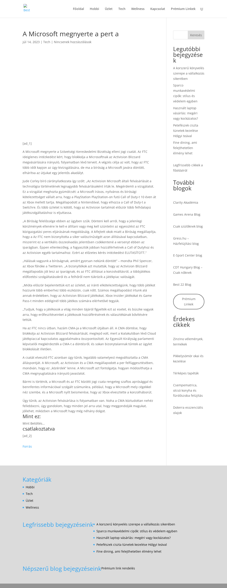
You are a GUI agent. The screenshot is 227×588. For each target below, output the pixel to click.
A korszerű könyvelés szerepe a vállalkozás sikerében (188, 73)
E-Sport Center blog (187, 255)
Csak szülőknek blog (188, 226)
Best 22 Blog (182, 284)
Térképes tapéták (186, 373)
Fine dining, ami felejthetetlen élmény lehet (185, 147)
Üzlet (109, 9)
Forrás (27, 446)
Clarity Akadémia (185, 202)
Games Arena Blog (186, 214)
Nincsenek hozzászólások (72, 42)
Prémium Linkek (183, 9)
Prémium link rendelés (118, 568)
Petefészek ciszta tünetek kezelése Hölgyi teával (185, 130)
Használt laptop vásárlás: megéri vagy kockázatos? (185, 113)
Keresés (196, 35)
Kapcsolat (157, 9)
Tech (121, 9)
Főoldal (78, 9)
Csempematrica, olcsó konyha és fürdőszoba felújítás (188, 390)
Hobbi (94, 9)
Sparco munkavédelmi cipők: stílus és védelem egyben (136, 531)
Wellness (138, 9)
